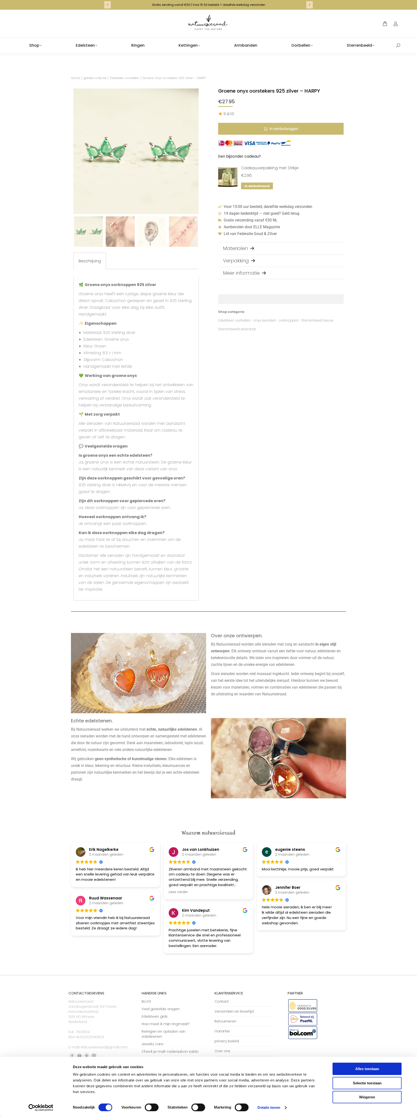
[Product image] (227, 177)
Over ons (222, 1051)
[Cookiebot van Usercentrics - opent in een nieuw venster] (41, 1107)
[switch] (152, 1107)
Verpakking (236, 260)
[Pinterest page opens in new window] (86, 1056)
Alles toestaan (367, 1069)
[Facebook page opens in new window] (72, 1056)
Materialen (235, 248)
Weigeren (367, 1097)
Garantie (222, 1031)
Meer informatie (241, 273)
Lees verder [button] (178, 892)
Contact (222, 1001)
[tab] (89, 260)
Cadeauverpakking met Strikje (270, 168)
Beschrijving (90, 261)
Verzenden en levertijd (234, 1011)
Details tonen (268, 1107)
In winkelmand (257, 186)
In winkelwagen (283, 129)
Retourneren (225, 1021)
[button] (106, 16)
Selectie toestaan (367, 1083)
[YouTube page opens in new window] (79, 1056)
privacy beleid (227, 1041)
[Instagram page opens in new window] (94, 1056)
